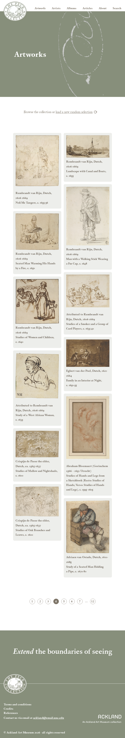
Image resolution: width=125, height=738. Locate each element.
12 (93, 601)
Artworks (40, 8)
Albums (71, 8)
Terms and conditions (17, 704)
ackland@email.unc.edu (48, 718)
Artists (56, 8)
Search (117, 8)
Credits (8, 709)
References (11, 713)
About (102, 8)
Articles (87, 8)
